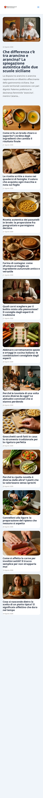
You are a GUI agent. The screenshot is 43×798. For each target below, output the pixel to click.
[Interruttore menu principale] (38, 7)
